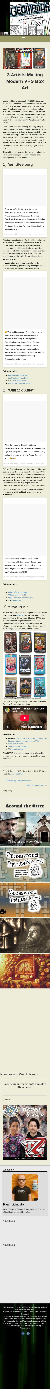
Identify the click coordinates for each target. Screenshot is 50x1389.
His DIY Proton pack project (19, 383)
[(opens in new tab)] (25, 1132)
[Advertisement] (25, 1274)
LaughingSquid (17, 749)
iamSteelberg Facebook (18, 378)
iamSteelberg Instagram (18, 375)
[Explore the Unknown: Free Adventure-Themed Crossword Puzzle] (25, 900)
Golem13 (20, 615)
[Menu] (25, 39)
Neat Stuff (19, 774)
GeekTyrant (16, 600)
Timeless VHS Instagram (18, 746)
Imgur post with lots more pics (20, 598)
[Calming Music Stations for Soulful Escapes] (25, 971)
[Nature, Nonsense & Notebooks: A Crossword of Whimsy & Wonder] (25, 864)
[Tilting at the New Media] (25, 829)
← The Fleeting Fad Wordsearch (17, 781)
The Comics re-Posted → (36, 785)
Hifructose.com (19, 381)
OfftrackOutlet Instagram (18, 592)
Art (12, 774)
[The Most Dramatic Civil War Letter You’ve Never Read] (25, 935)
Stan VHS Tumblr (15, 744)
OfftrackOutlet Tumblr (17, 595)
